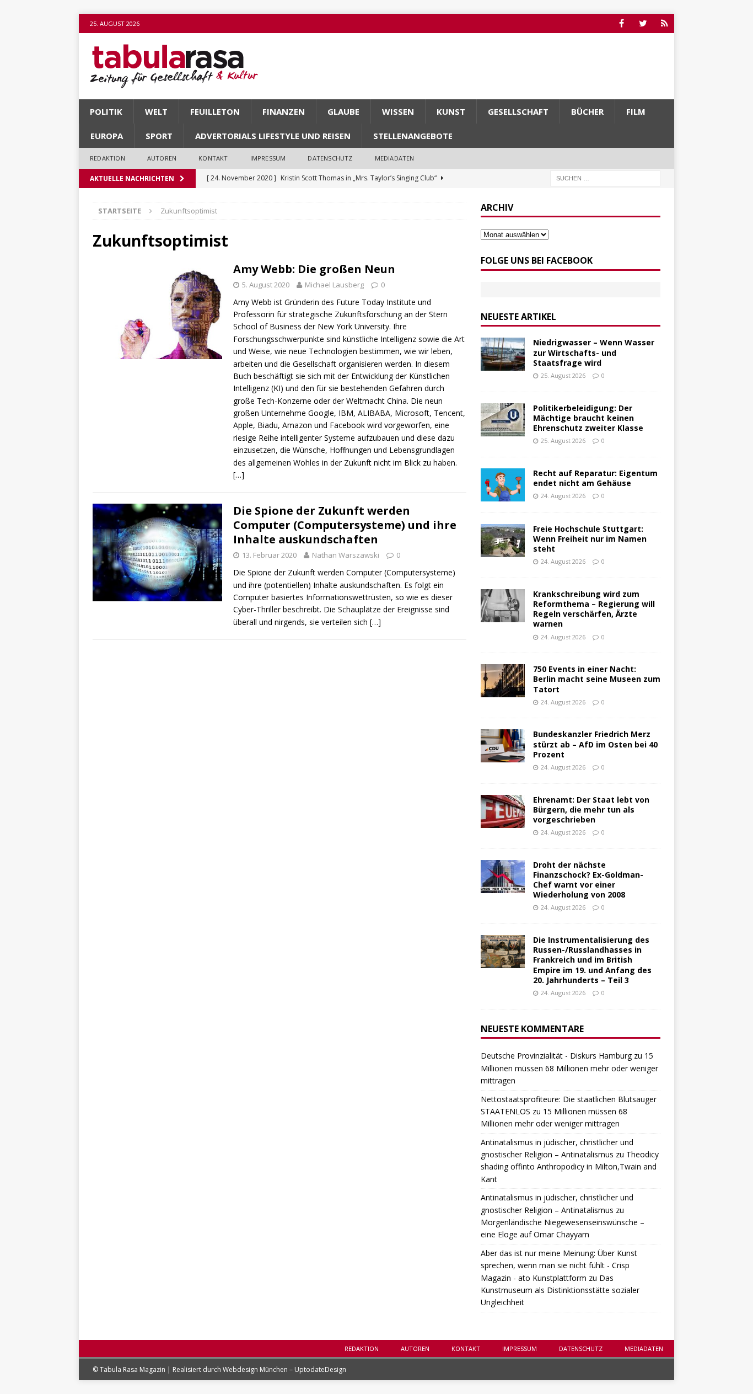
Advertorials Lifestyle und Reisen (273, 135)
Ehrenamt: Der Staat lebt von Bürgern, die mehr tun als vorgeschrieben (591, 809)
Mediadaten (395, 158)
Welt (156, 111)
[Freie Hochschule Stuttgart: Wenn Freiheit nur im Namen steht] (503, 540)
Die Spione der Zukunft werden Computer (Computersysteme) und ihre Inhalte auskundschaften (344, 525)
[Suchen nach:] (605, 177)
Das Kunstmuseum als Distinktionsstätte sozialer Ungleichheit (560, 1290)
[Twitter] (643, 23)
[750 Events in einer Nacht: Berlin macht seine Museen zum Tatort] (503, 680)
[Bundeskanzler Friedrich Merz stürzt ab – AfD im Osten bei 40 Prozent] (503, 745)
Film (636, 111)
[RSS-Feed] (664, 23)
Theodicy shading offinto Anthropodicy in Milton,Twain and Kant (570, 1166)
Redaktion (107, 158)
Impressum (268, 158)
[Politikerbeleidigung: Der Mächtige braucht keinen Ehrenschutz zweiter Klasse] (503, 419)
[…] (238, 474)
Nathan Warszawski (345, 555)
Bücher (587, 111)
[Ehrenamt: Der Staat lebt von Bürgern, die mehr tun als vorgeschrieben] (503, 811)
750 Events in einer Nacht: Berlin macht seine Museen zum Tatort (596, 679)
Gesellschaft (518, 111)
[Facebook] (621, 23)
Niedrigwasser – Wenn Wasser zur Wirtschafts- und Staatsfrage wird (593, 352)
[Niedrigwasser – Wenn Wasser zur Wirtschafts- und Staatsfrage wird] (503, 354)
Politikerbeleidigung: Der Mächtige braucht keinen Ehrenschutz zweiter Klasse (588, 418)
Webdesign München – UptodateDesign (284, 1369)
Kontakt (213, 158)
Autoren (161, 158)
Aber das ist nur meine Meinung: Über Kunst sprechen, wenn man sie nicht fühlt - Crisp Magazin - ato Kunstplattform (559, 1265)
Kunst (451, 111)
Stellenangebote (413, 135)
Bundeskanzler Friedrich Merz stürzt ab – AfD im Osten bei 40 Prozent (595, 744)
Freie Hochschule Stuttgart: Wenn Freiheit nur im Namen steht (590, 539)
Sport (159, 135)
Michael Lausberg (334, 285)
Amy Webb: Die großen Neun (314, 268)
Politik (106, 111)
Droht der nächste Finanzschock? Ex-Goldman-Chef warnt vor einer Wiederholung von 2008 (588, 879)
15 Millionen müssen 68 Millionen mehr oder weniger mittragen (569, 1068)
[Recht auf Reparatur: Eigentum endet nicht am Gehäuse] (503, 484)
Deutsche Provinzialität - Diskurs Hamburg (556, 1055)
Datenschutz (330, 158)
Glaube (343, 111)
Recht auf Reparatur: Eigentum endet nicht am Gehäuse (595, 478)
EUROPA (106, 135)
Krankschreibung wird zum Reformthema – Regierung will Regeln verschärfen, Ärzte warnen (594, 609)
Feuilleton (215, 111)
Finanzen (283, 111)
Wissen (398, 111)
